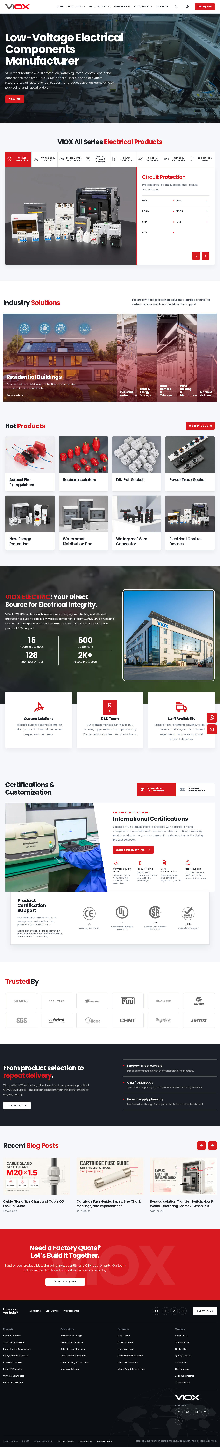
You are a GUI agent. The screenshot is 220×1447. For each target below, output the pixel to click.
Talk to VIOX (15, 1105)
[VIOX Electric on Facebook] (179, 1412)
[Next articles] (212, 1145)
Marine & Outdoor (70, 1369)
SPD (158, 221)
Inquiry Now (205, 6)
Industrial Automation (72, 1342)
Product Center (126, 1342)
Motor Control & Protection (17, 1348)
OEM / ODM (181, 1348)
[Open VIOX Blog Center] (165, 1311)
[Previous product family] (196, 256)
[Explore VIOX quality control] (183, 1311)
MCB (158, 200)
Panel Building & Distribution (75, 1362)
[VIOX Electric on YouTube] (205, 1412)
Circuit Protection (12, 1335)
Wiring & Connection (14, 1375)
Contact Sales (182, 1382)
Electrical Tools (125, 1348)
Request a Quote (65, 1281)
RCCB (191, 200)
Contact (162, 6)
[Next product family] (205, 256)
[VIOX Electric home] (17, 6)
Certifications (182, 1369)
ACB (158, 232)
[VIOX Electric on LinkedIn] (196, 1412)
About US (15, 99)
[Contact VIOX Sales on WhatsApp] (212, 718)
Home (59, 6)
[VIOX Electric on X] (179, 1421)
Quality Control (183, 1355)
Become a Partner (184, 1375)
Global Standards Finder (130, 1355)
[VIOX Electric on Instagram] (187, 1412)
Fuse (191, 221)
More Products (200, 426)
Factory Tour (181, 1362)
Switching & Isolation (14, 1342)
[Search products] (176, 6)
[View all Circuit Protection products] (70, 216)
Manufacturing (182, 1342)
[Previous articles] (201, 1145)
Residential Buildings (71, 1335)
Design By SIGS (104, 1441)
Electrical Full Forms (128, 1362)
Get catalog (205, 1310)
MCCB (191, 211)
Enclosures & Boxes (13, 1382)
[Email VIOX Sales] (212, 729)
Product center (71, 1310)
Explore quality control (130, 849)
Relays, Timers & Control (15, 1355)
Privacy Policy (66, 1441)
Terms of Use (85, 1441)
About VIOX (181, 1335)
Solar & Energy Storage (73, 1348)
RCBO (158, 211)
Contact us (35, 1310)
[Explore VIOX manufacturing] (174, 1311)
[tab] (18, 159)
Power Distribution (12, 1362)
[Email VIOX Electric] (156, 1311)
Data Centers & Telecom (73, 1355)
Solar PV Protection (13, 1369)
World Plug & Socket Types (132, 1369)
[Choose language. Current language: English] (187, 6)
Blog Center (52, 1310)
